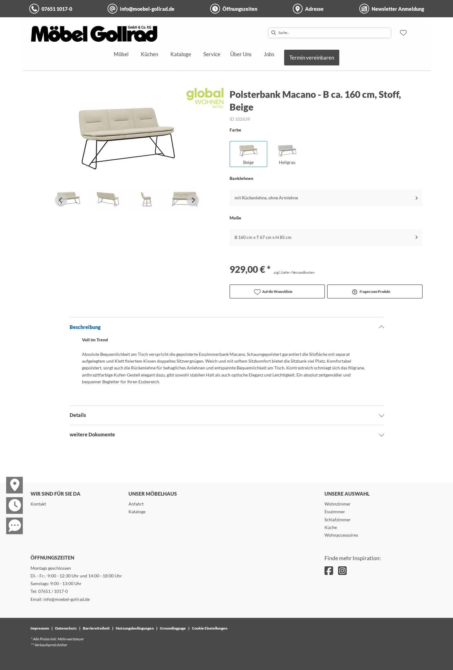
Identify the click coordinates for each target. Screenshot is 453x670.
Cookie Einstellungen (209, 628)
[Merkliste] (403, 33)
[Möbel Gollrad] (95, 32)
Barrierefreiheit (96, 628)
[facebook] (328, 570)
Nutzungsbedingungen (135, 628)
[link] (121, 54)
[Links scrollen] (61, 200)
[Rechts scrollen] (193, 200)
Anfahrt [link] (136, 503)
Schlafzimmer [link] (337, 519)
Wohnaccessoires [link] (341, 535)
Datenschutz (66, 628)
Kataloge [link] (137, 511)
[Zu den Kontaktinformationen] (10, 520)
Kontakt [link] (38, 503)
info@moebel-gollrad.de (66, 599)
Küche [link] (330, 527)
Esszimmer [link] (334, 511)
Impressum (40, 628)
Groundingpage (173, 628)
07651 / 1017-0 (53, 591)
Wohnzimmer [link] (337, 503)
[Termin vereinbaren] (10, 500)
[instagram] (342, 570)
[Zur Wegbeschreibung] (10, 479)
